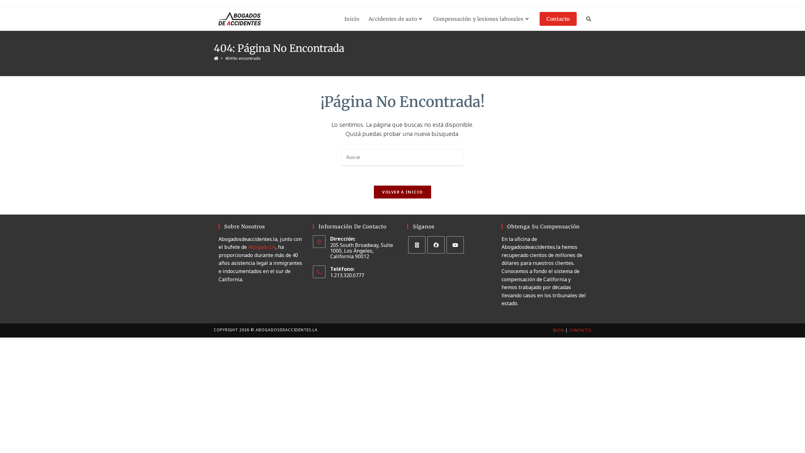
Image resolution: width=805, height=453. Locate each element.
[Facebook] (436, 245)
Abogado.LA (261, 246)
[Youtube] (455, 245)
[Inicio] (216, 58)
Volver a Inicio (402, 192)
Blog (558, 330)
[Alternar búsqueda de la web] (588, 19)
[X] (416, 245)
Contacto (580, 330)
